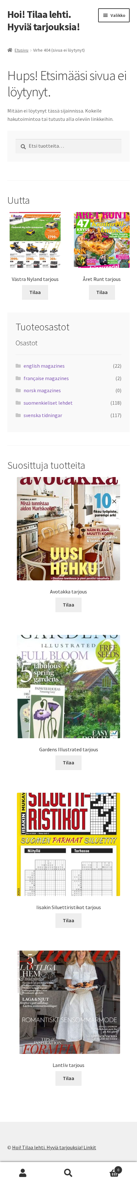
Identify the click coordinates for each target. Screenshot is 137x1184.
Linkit (89, 1147)
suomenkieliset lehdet (48, 403)
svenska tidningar (43, 415)
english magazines (44, 366)
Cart (105, 1167)
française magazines (46, 378)
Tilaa (35, 292)
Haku (68, 1173)
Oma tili (23, 1173)
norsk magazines (42, 390)
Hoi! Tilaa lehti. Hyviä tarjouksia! (43, 20)
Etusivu (21, 50)
